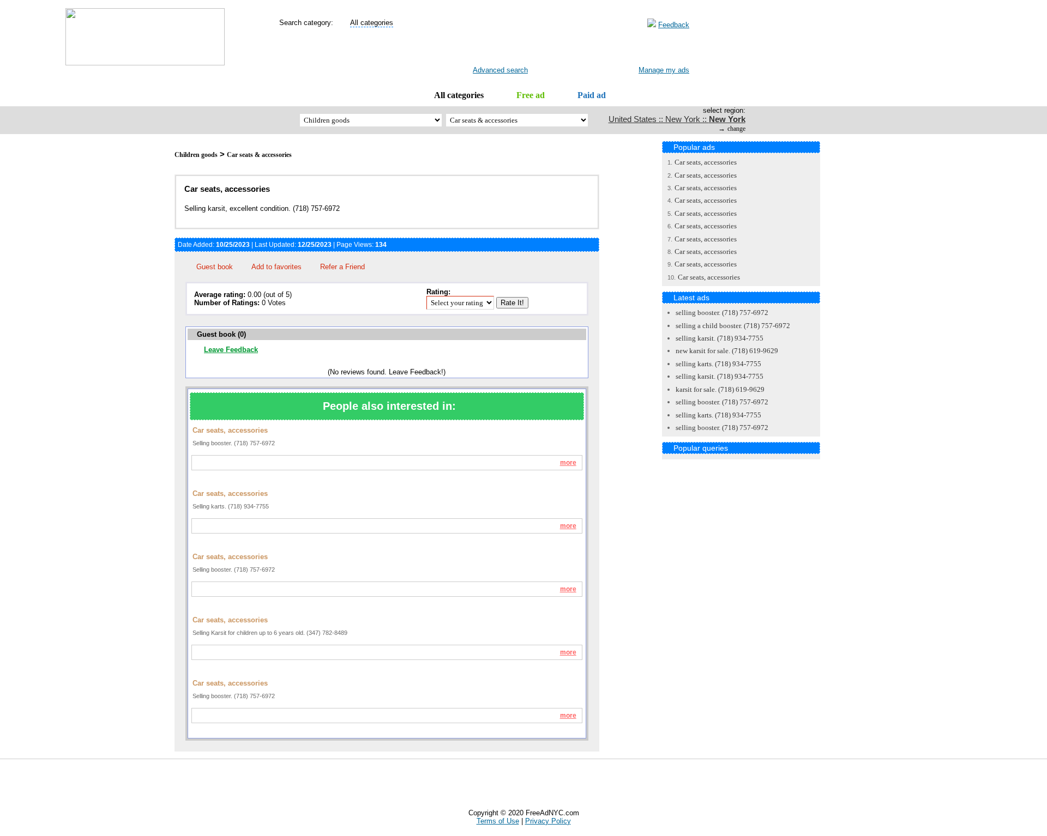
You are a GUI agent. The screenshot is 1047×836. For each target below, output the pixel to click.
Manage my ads (664, 70)
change (736, 128)
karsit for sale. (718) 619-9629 (720, 389)
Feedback (673, 25)
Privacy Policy (548, 821)
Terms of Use (498, 821)
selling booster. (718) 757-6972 (722, 312)
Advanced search (500, 70)
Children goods (196, 155)
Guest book (214, 267)
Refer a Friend (342, 267)
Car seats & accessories (259, 155)
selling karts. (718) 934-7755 (718, 364)
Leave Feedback (231, 350)
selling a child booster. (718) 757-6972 (733, 326)
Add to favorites (276, 267)
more (568, 463)
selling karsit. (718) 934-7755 (719, 338)
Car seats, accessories (706, 162)
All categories (459, 95)
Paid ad (591, 95)
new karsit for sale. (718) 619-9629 (727, 351)
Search (492, 49)
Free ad (530, 95)
